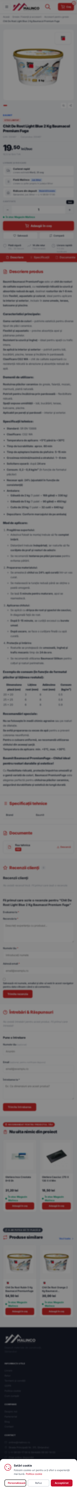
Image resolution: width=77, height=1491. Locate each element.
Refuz (38, 1482)
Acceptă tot (62, 1482)
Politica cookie (34, 1473)
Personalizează (16, 1482)
